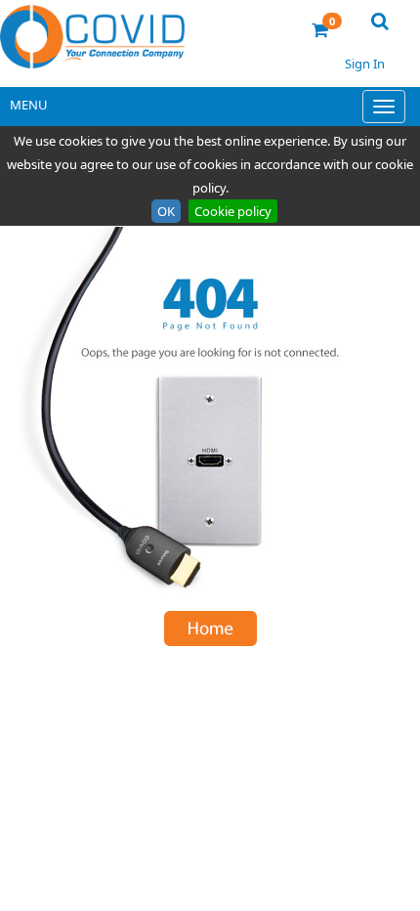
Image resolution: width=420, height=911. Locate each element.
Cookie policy (233, 211)
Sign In (365, 63)
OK (166, 211)
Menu (29, 104)
